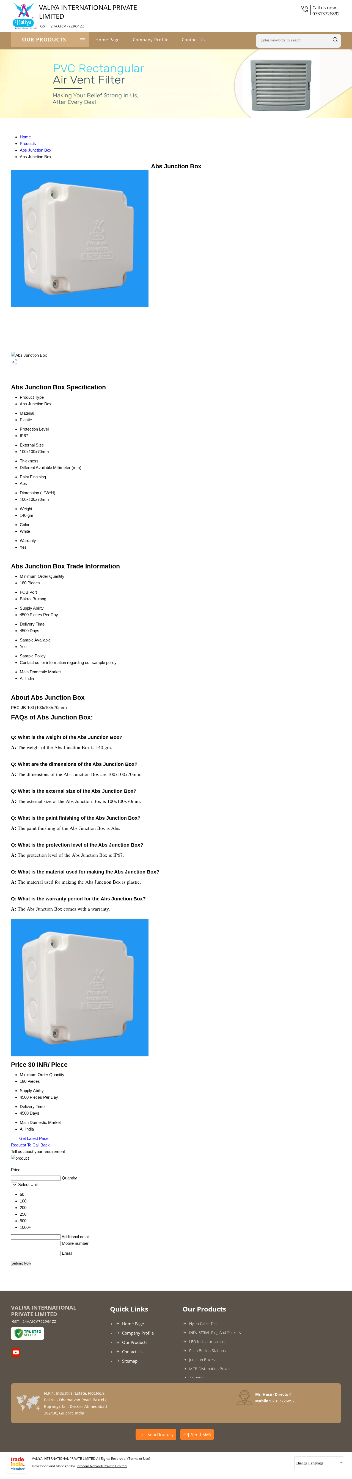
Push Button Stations (207, 1350)
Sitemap (130, 1361)
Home (25, 137)
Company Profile (151, 39)
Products (28, 143)
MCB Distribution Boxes (209, 1368)
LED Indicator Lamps (207, 1341)
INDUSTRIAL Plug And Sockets (215, 1332)
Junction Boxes (202, 1359)
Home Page (107, 39)
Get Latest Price (33, 1138)
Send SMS (201, 1434)
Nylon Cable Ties (203, 1323)
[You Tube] (16, 1355)
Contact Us (193, 39)
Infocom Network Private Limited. (102, 1466)
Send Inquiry (160, 1434)
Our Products (44, 39)
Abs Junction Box (35, 150)
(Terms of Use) (138, 1458)
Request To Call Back (30, 1145)
